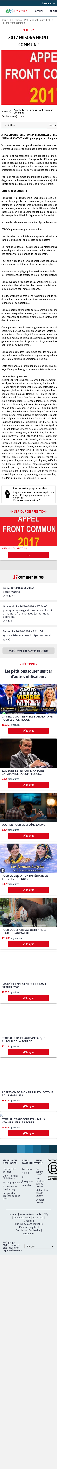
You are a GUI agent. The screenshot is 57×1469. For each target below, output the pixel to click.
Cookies (28, 1250)
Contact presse (40, 1230)
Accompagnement (12, 1212)
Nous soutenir (27, 1244)
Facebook (27, 1198)
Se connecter (49, 3)
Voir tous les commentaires (28, 653)
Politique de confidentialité (28, 1253)
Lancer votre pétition (9, 1200)
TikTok (26, 1203)
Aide (38, 1244)
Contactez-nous (22, 1247)
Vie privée (37, 1247)
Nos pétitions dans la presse (40, 1212)
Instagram (27, 1211)
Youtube (26, 1215)
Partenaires (29, 1263)
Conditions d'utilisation (28, 1260)
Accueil (39, 11)
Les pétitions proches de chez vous (11, 1226)
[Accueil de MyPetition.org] (16, 11)
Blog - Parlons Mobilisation (10, 1206)
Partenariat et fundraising (10, 1217)
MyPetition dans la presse (42, 1223)
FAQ (45, 1244)
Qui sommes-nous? (40, 1201)
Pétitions (17, 20)
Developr (17, 1280)
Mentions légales (28, 1257)
